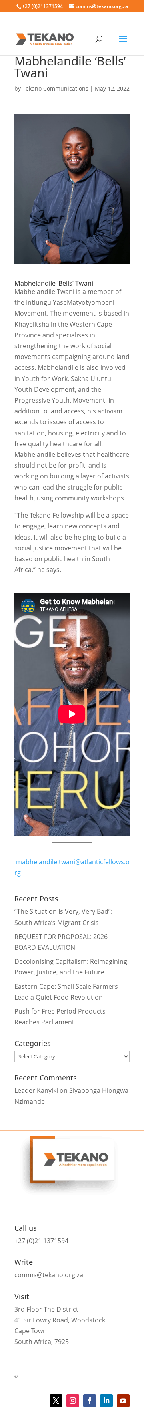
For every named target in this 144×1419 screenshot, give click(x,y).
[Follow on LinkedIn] (106, 1400)
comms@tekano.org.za (48, 1274)
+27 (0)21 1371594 (41, 1240)
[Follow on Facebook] (89, 1400)
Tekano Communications (55, 88)
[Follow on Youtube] (123, 1400)
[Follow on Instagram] (72, 1400)
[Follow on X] (56, 1400)
